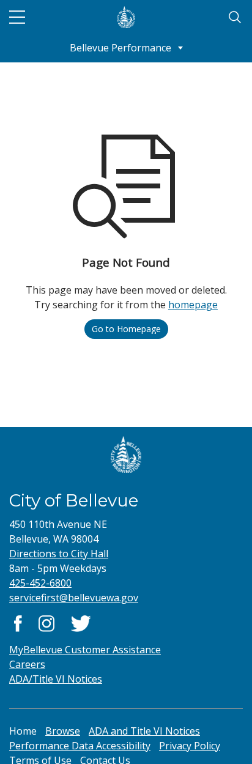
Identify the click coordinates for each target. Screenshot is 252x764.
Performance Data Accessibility (79, 745)
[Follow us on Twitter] (81, 622)
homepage (193, 304)
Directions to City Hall (58, 553)
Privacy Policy (189, 745)
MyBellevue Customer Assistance (85, 649)
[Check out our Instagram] (46, 622)
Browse (62, 731)
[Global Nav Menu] (17, 17)
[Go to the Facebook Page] (18, 622)
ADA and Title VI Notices (144, 731)
